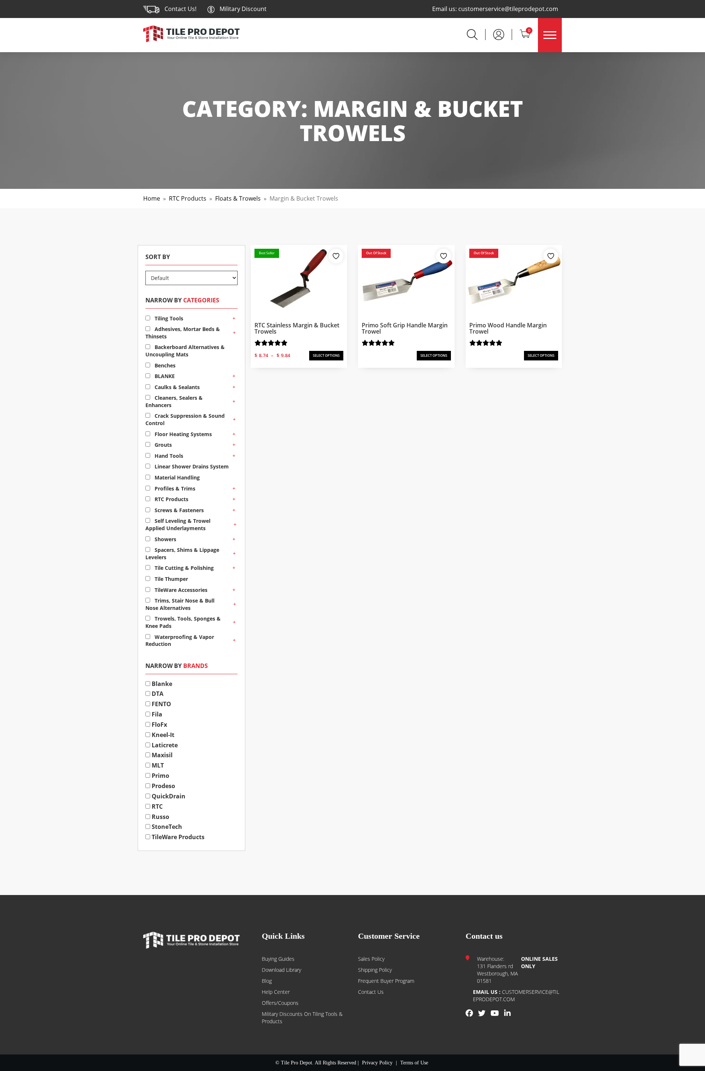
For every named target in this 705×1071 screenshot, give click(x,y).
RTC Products (187, 198)
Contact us (371, 991)
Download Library (281, 969)
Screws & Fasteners (178, 510)
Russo (159, 817)
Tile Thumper (170, 578)
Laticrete (164, 745)
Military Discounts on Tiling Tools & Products (302, 1017)
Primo (159, 776)
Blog (267, 980)
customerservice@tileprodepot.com (508, 9)
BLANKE (164, 376)
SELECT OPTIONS (326, 355)
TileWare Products (177, 837)
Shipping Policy (375, 969)
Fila (156, 714)
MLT (157, 765)
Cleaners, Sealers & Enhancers (174, 401)
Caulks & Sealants (176, 387)
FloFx (158, 724)
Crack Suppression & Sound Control (185, 419)
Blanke (161, 684)
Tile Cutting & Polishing (183, 567)
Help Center (276, 991)
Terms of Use (414, 1062)
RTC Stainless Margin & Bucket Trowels (296, 328)
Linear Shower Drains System (191, 466)
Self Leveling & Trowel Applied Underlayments (177, 524)
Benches (164, 365)
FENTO (160, 704)
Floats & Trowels (238, 198)
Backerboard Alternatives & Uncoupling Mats (185, 351)
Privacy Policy (377, 1062)
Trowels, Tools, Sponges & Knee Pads (183, 622)
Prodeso (162, 786)
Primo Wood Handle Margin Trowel (508, 328)
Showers (164, 539)
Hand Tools (168, 455)
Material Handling (176, 477)
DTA (156, 694)
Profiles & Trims (174, 488)
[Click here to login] (498, 34)
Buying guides (278, 958)
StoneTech (166, 827)
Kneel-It (162, 735)
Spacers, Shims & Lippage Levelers (182, 553)
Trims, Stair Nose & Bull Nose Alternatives (179, 604)
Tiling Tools (168, 318)
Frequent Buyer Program (386, 980)
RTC (156, 806)
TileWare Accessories (180, 589)
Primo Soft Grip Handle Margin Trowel (405, 328)
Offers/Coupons (280, 1002)
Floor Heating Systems (182, 434)
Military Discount (242, 9)
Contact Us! (180, 9)
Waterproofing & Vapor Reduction (179, 640)
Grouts (162, 444)
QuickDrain (167, 796)
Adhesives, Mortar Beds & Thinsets (182, 333)
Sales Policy (371, 958)
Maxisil (161, 755)
